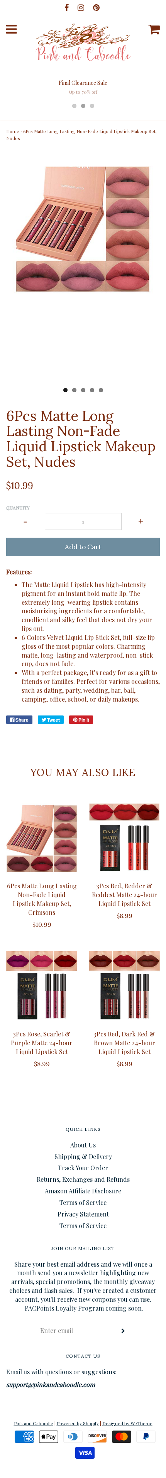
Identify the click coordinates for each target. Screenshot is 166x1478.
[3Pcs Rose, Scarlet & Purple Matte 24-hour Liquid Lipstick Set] (41, 986)
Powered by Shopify (78, 1423)
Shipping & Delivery (83, 1156)
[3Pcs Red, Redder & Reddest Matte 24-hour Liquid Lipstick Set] (124, 838)
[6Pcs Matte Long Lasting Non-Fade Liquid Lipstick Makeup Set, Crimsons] (41, 838)
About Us (83, 1145)
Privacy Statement (83, 1214)
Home (12, 131)
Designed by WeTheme (127, 1423)
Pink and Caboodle (33, 1423)
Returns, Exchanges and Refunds (83, 1179)
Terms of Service (83, 1202)
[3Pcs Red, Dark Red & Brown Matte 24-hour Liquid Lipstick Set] (124, 986)
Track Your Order (83, 1168)
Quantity (18, 507)
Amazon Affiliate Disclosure (83, 1191)
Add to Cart (83, 547)
